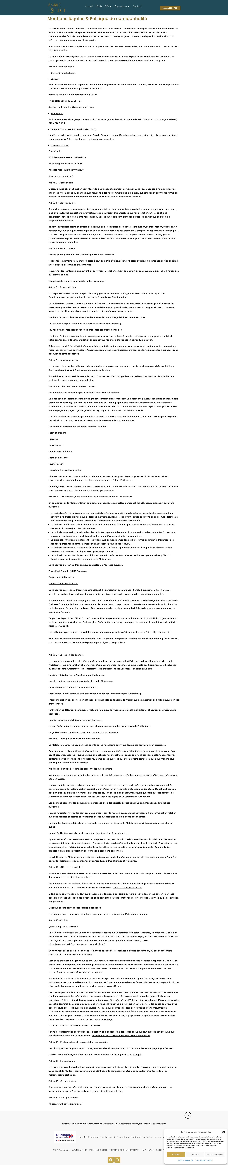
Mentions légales (184, 1160)
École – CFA (102, 6)
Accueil (89, 6)
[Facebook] (111, 1160)
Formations (121, 6)
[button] (223, 1132)
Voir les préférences (214, 1154)
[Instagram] (117, 1160)
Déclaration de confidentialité (201, 1160)
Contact (137, 6)
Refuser (195, 1154)
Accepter (176, 1154)
